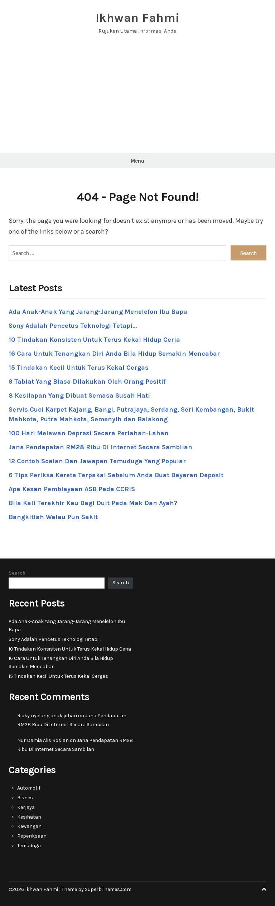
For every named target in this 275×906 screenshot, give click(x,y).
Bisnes (25, 798)
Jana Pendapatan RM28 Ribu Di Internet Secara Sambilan (100, 447)
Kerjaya (26, 807)
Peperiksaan (32, 836)
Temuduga (29, 846)
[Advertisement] (137, 99)
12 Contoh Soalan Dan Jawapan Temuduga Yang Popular (97, 461)
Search (17, 573)
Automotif (28, 788)
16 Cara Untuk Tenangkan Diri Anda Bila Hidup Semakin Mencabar (114, 354)
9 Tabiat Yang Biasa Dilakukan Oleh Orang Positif (87, 381)
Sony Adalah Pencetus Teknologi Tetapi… (73, 326)
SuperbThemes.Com (108, 889)
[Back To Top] (263, 889)
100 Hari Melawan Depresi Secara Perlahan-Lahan (89, 433)
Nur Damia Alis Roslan (43, 740)
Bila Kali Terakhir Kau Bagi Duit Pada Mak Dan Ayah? (93, 503)
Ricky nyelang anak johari (47, 716)
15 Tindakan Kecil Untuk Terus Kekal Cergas (79, 367)
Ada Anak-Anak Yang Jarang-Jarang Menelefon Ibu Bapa (98, 312)
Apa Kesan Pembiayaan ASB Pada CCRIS (72, 489)
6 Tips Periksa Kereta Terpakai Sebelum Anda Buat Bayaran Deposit (116, 475)
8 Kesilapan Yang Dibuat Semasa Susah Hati (79, 395)
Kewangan (29, 826)
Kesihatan (29, 817)
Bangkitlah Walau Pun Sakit (53, 517)
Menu (137, 161)
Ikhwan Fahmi (138, 18)
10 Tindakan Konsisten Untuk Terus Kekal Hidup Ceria (94, 340)
